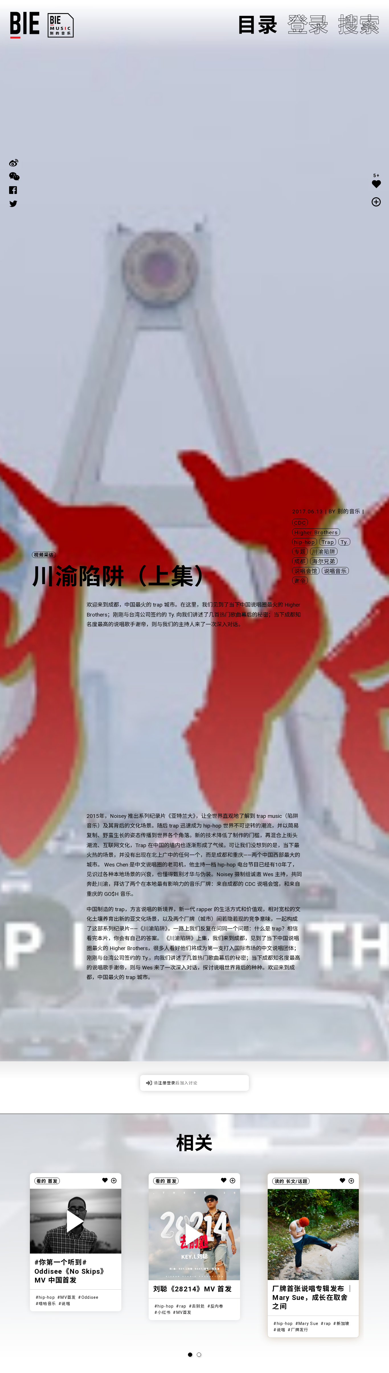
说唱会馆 (305, 571)
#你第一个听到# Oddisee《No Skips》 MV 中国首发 (71, 1271)
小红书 (164, 1312)
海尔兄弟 (323, 561)
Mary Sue (308, 1323)
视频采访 (44, 555)
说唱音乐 (335, 571)
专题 (300, 552)
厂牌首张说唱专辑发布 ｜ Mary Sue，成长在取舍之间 (312, 1297)
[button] (190, 1355)
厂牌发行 (299, 1329)
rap (183, 1306)
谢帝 (300, 581)
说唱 (66, 1303)
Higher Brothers (316, 532)
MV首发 (68, 1297)
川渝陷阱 (323, 552)
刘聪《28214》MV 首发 (192, 1289)
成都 (300, 561)
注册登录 (166, 1083)
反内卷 (217, 1306)
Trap (328, 542)
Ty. (344, 542)
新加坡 (343, 1323)
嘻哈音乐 (47, 1303)
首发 (53, 1181)
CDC (300, 523)
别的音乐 (349, 511)
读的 (279, 1181)
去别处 (198, 1306)
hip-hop (304, 542)
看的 (41, 1181)
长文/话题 (297, 1181)
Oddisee (90, 1297)
